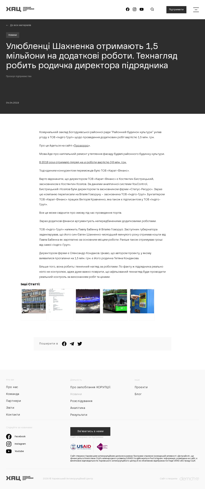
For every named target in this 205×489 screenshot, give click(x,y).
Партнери (13, 401)
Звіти (10, 407)
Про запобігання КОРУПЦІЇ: (90, 387)
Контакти (13, 414)
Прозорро (81, 145)
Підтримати (176, 9)
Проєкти (141, 387)
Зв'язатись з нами (90, 431)
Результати (78, 415)
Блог (138, 394)
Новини (12, 35)
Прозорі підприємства (18, 76)
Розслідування (81, 401)
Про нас (12, 387)
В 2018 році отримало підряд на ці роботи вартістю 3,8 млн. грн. (83, 162)
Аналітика (77, 408)
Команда (12, 394)
